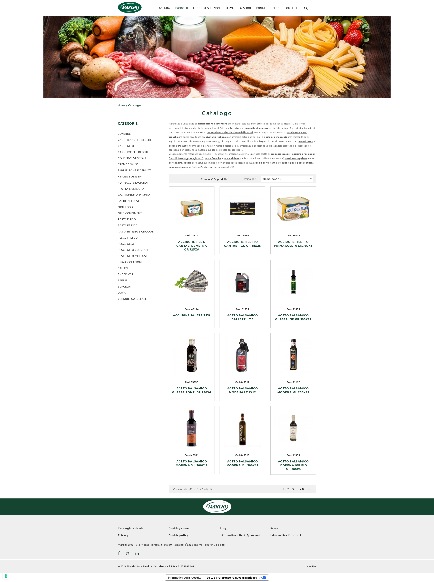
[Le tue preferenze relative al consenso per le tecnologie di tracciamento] (6, 576)
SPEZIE (122, 280)
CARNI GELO (126, 145)
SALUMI (123, 268)
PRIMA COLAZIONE (130, 262)
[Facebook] (119, 553)
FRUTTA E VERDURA (131, 188)
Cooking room (179, 528)
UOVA (122, 292)
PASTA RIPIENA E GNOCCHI (136, 231)
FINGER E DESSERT (130, 176)
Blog (223, 528)
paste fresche (213, 158)
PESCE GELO (126, 243)
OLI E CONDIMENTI (130, 213)
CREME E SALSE (128, 164)
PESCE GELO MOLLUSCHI (134, 255)
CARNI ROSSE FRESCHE (133, 152)
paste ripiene (231, 158)
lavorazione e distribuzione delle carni (230, 132)
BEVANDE (124, 133)
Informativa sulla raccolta (184, 577)
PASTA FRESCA (127, 225)
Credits (311, 566)
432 (302, 489)
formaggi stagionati (190, 158)
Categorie (128, 123)
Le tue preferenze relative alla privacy (232, 577)
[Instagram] (128, 553)
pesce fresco (305, 141)
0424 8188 (217, 544)
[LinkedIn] (137, 553)
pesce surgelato (178, 145)
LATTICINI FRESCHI (130, 200)
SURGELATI (125, 286)
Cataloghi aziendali (132, 528)
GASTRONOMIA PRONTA (134, 194)
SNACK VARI (126, 274)
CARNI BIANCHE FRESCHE (135, 139)
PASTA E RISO (127, 219)
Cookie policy (178, 535)
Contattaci (206, 167)
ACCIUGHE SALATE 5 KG (191, 315)
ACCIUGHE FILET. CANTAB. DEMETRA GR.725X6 (191, 245)
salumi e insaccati (276, 137)
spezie (187, 162)
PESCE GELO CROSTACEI (134, 249)
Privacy (123, 535)
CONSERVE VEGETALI (132, 158)
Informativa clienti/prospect (240, 535)
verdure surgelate (296, 158)
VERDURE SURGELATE (132, 298)
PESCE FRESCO (127, 237)
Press (274, 528)
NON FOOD (125, 207)
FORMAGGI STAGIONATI (133, 182)
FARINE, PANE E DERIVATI (135, 170)
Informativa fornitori (285, 535)
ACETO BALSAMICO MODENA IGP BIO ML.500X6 (293, 465)
